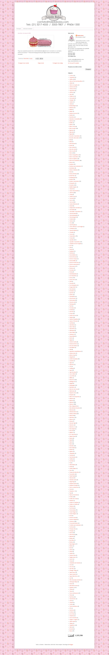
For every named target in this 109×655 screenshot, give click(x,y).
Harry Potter (72, 332)
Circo (71, 223)
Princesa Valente (73, 519)
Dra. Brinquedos (73, 285)
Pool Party (72, 508)
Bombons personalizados (75, 166)
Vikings (71, 623)
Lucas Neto (72, 376)
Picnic (71, 489)
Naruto (71, 438)
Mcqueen (72, 394)
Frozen (71, 313)
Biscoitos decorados (74, 138)
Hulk (70, 349)
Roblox (71, 546)
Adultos (71, 79)
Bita (70, 139)
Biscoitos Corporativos (75, 136)
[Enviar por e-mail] (36, 58)
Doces (71, 277)
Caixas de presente (74, 190)
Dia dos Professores (74, 262)
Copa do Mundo (73, 230)
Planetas (71, 500)
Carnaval (71, 198)
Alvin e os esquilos (74, 85)
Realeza (71, 538)
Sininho (71, 553)
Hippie (71, 340)
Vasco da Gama (73, 617)
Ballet (71, 109)
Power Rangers (73, 513)
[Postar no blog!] (38, 58)
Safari (71, 549)
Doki (71, 281)
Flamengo (72, 304)
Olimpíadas (72, 453)
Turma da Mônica (73, 606)
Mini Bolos (72, 417)
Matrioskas (72, 391)
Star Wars (72, 568)
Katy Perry (72, 364)
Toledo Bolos (80, 35)
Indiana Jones (73, 353)
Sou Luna (72, 566)
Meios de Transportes (74, 396)
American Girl (73, 86)
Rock (71, 547)
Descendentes (73, 255)
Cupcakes (72, 240)
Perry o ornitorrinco (74, 487)
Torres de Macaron (74, 593)
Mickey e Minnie (73, 413)
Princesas (72, 521)
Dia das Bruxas (73, 257)
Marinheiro (72, 387)
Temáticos (72, 587)
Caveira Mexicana (73, 204)
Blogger (71, 644)
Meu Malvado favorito (75, 408)
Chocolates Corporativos (75, 211)
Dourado (72, 283)
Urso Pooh (72, 614)
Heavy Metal (72, 336)
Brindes (71, 179)
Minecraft (72, 415)
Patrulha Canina (73, 479)
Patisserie (72, 478)
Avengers (72, 100)
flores (71, 631)
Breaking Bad (73, 177)
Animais (71, 92)
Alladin (71, 83)
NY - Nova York (73, 434)
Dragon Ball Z (73, 287)
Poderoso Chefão (74, 504)
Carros (71, 200)
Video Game (72, 621)
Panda (71, 466)
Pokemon (72, 506)
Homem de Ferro (73, 343)
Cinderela (72, 219)
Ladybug (71, 368)
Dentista (71, 253)
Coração (71, 232)
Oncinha (71, 455)
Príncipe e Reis (73, 529)
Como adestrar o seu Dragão (76, 226)
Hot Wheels (72, 347)
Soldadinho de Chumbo (75, 563)
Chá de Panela (73, 213)
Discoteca (72, 270)
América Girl (72, 88)
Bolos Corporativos (74, 156)
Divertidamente (73, 274)
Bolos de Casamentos (74, 160)
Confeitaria (72, 228)
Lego (71, 370)
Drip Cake (72, 289)
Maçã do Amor (73, 393)
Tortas (71, 595)
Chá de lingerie (73, 217)
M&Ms (71, 377)
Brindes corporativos (74, 181)
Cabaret (71, 188)
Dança (71, 249)
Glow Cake (72, 326)
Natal (71, 440)
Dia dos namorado (74, 264)
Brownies (72, 185)
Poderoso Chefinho (74, 502)
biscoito (71, 629)
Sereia (71, 551)
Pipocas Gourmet (73, 495)
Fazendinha (72, 296)
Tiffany (71, 589)
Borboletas (72, 168)
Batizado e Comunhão (75, 119)
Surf (70, 578)
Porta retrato (72, 510)
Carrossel (72, 202)
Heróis (71, 338)
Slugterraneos (73, 557)
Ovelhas (71, 459)
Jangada (71, 357)
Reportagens (72, 544)
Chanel (71, 206)
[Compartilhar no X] (39, 58)
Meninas (71, 402)
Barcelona (72, 117)
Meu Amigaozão (73, 406)
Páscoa (71, 532)
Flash (71, 306)
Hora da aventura (73, 345)
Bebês (71, 124)
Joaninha (71, 360)
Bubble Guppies (73, 187)
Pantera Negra (73, 468)
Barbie (71, 115)
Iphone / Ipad (72, 355)
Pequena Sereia (73, 483)
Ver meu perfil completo (73, 63)
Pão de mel (72, 534)
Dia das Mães (73, 260)
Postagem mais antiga (58, 63)
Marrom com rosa (74, 389)
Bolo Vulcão (72, 147)
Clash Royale (72, 224)
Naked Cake (72, 436)
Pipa (70, 493)
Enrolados (72, 290)
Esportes (71, 292)
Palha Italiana (72, 464)
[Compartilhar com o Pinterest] (42, 58)
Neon (71, 444)
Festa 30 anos (73, 298)
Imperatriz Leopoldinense (75, 351)
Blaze (71, 141)
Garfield (71, 323)
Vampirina (72, 615)
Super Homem (73, 574)
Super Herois (72, 572)
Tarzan (71, 583)
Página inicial (41, 63)
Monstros (72, 425)
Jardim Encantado (74, 359)
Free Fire (71, 311)
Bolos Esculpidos (73, 158)
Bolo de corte (73, 149)
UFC (70, 608)
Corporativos (72, 236)
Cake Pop (72, 192)
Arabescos (72, 96)
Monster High (73, 423)
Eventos (71, 294)
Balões (71, 111)
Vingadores (72, 625)
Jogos (71, 362)
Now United (72, 447)
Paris (71, 470)
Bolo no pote (72, 151)
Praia (71, 515)
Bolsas (71, 162)
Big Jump (72, 132)
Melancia (72, 398)
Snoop (71, 561)
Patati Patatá (72, 476)
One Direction (73, 457)
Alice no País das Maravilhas (76, 81)
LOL (70, 366)
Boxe (71, 172)
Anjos (71, 94)
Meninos (71, 404)
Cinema (71, 221)
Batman (71, 121)
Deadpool (72, 251)
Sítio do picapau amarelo (75, 580)
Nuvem (71, 449)
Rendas (71, 542)
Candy (71, 194)
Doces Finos (72, 279)
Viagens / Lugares (74, 619)
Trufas (71, 604)
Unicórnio (72, 610)
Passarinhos (72, 474)
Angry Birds (72, 90)
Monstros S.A (73, 427)
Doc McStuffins (73, 275)
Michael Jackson (73, 411)
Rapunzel (72, 536)
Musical (71, 430)
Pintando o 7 (72, 491)
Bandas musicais (73, 113)
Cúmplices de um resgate (75, 243)
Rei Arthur (72, 540)
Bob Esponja (72, 143)
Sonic (71, 564)
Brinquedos (72, 183)
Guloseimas (72, 328)
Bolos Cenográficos (74, 155)
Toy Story (72, 597)
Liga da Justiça (73, 372)
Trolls (71, 600)
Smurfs (71, 559)
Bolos (71, 153)
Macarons (72, 379)
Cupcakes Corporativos (75, 241)
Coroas (71, 234)
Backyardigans (73, 105)
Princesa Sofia (73, 517)
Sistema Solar (73, 555)
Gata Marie (72, 325)
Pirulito (71, 496)
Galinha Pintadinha (74, 319)
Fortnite (71, 309)
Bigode (71, 134)
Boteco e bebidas (73, 170)
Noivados (72, 445)
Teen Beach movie (74, 585)
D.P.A (71, 245)
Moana (71, 421)
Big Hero (71, 130)
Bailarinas (72, 107)
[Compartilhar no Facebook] (41, 58)
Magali (71, 383)
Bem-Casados (73, 128)
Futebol (71, 317)
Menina (71, 400)
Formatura (72, 308)
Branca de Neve (73, 173)
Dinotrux (71, 268)
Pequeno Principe (73, 485)
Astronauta (72, 98)
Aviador (71, 102)
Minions (71, 419)
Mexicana (72, 410)
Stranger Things (73, 570)
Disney (71, 272)
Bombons (72, 164)
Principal (19, 28)
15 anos (71, 75)
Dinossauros (72, 266)
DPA (70, 247)
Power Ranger (73, 512)
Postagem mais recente (23, 63)
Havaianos (72, 334)
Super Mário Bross (74, 576)
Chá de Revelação (74, 215)
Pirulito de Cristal (73, 498)
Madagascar (72, 381)
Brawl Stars (72, 175)
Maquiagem (72, 385)
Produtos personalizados (75, 525)
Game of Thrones (73, 321)
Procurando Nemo (74, 523)
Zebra (71, 627)
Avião (71, 104)
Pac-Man (71, 461)
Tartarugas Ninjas (73, 581)
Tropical (71, 602)
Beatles (71, 122)
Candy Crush (72, 196)
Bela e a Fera (72, 126)
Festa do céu (72, 302)
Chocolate (72, 209)
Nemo (71, 442)
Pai (70, 462)
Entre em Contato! (27, 28)
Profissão (72, 527)
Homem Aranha (73, 342)
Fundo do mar (73, 315)
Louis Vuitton (72, 374)
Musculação (72, 428)
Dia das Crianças (73, 258)
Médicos (71, 432)
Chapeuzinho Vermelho (75, 207)
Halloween (72, 330)
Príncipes (72, 530)
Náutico (71, 451)
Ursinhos (71, 612)
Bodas (71, 145)
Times (71, 591)
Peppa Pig (72, 481)
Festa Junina (72, 300)
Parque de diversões (74, 472)
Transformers (73, 598)
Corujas (71, 238)
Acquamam (72, 77)
